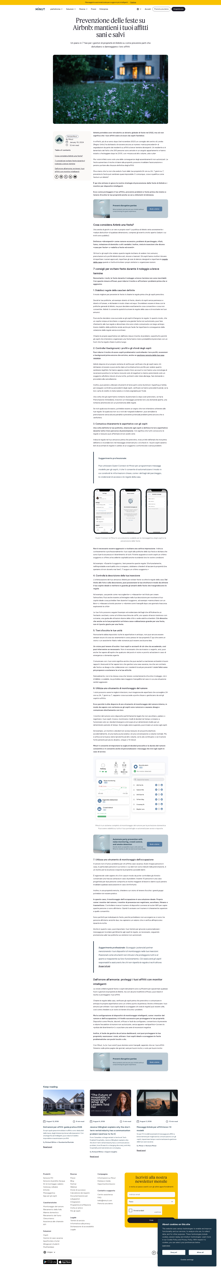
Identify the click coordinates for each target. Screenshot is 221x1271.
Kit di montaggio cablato (53, 1184)
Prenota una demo (161, 9)
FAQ (99, 1197)
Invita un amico (76, 1208)
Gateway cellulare (50, 1187)
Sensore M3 (48, 1178)
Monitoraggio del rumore (53, 1206)
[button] (56, 9)
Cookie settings (187, 1260)
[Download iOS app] (65, 1261)
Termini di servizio (77, 1220)
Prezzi (93, 9)
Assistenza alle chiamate (53, 1221)
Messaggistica (49, 1193)
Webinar (73, 1187)
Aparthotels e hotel (51, 1241)
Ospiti (45, 1235)
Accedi (148, 9)
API (44, 1224)
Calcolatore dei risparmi (80, 1193)
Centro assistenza (105, 1194)
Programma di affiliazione (80, 1205)
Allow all (200, 1252)
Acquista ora (178, 9)
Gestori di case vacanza (53, 1238)
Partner (73, 1184)
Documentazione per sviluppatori (79, 1197)
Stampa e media (103, 1181)
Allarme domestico (51, 1212)
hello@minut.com (104, 1200)
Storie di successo (78, 1190)
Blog (72, 1181)
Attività (46, 1190)
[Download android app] (50, 1261)
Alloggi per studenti (51, 1244)
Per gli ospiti (75, 1211)
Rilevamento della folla (52, 1209)
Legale (73, 1217)
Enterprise (104, 9)
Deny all (174, 1252)
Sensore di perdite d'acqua (54, 1181)
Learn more (166, 1246)
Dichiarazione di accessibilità (82, 1226)
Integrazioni (75, 1202)
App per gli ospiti (50, 1196)
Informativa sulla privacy (80, 1223)
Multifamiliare (48, 1247)
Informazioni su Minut (106, 1178)
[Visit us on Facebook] (154, 1253)
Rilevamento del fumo (52, 1215)
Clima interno (48, 1218)
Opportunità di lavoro (106, 1184)
